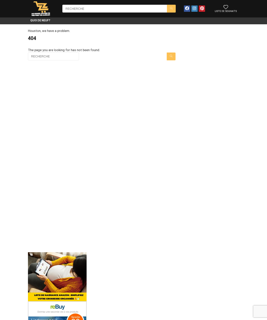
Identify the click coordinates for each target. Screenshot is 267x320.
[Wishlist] (225, 7)
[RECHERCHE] (171, 9)
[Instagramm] (194, 8)
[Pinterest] (202, 8)
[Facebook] (187, 8)
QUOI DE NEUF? (40, 20)
